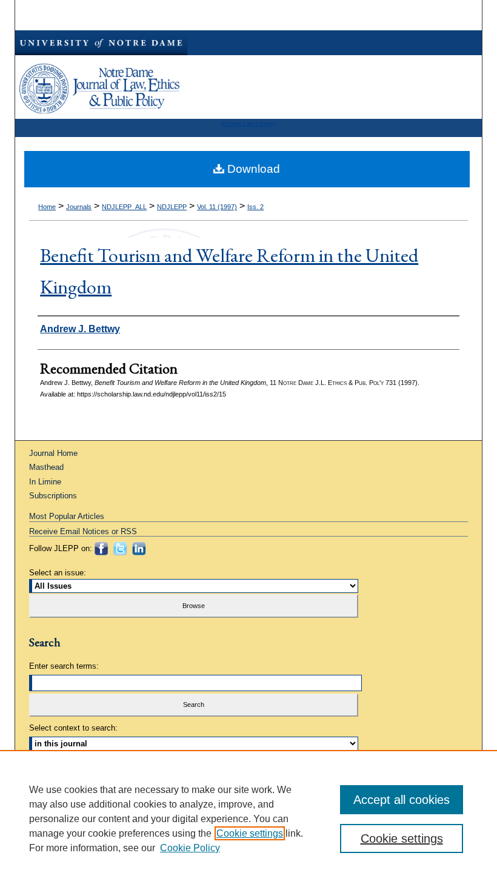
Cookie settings (249, 833)
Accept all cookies (401, 799)
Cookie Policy (190, 848)
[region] (248, 818)
